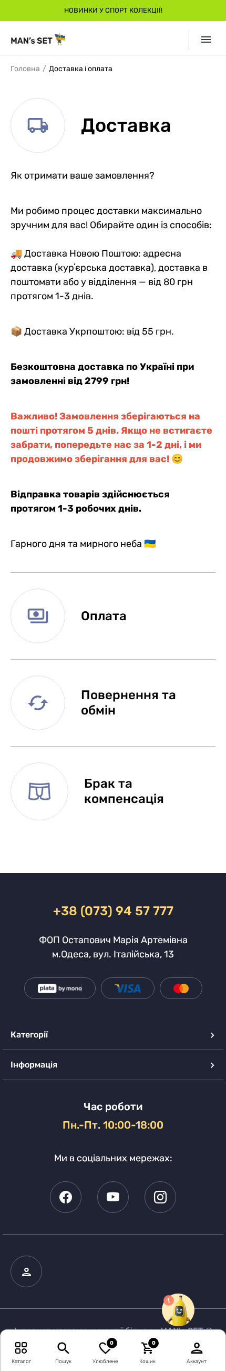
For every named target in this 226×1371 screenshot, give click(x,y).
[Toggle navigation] (202, 39)
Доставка (126, 125)
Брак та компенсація (124, 791)
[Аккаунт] (197, 1347)
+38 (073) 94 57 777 (113, 911)
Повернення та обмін (128, 703)
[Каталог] (21, 1347)
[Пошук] (63, 1347)
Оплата (104, 616)
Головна (25, 68)
